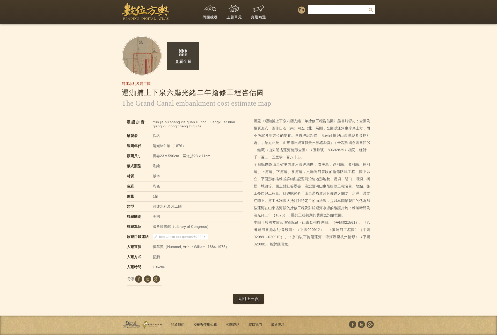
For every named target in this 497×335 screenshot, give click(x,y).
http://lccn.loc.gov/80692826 (182, 237)
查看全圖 (183, 61)
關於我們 (177, 324)
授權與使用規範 (205, 324)
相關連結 (232, 324)
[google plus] (156, 279)
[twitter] (147, 279)
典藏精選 (258, 17)
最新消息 (277, 324)
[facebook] (138, 279)
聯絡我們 (255, 324)
